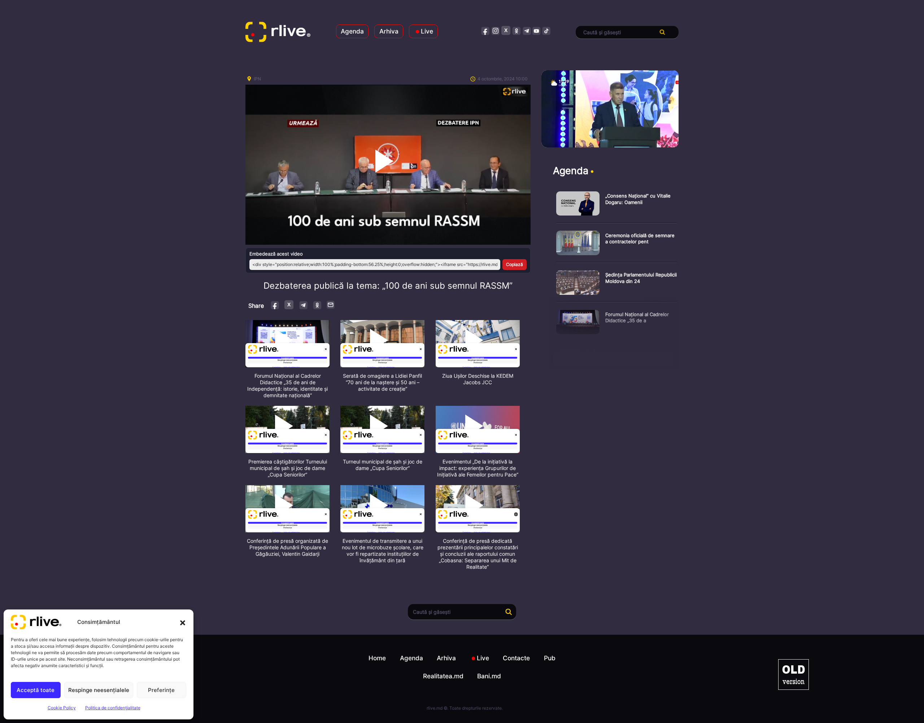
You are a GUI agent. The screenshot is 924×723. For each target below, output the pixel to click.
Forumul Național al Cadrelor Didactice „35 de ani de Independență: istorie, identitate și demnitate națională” (287, 385)
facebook (485, 30)
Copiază (514, 264)
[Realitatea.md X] (505, 30)
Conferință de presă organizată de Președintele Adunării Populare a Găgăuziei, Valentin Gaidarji (287, 547)
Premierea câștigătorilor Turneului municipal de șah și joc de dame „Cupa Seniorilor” (287, 468)
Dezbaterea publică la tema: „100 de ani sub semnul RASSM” (388, 285)
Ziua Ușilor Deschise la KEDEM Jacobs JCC (477, 379)
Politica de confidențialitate (112, 707)
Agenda (352, 31)
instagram (495, 30)
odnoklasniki (516, 30)
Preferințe (161, 690)
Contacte (516, 658)
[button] (182, 622)
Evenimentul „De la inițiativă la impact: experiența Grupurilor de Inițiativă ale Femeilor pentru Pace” (477, 468)
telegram (526, 30)
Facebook (275, 304)
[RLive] (277, 32)
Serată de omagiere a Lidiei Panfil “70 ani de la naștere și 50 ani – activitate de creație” (382, 382)
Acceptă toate (36, 690)
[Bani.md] (793, 674)
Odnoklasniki (317, 304)
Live (427, 31)
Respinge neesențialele (98, 690)
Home (377, 658)
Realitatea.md (443, 676)
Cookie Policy (62, 707)
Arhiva (388, 31)
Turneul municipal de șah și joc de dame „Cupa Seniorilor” (382, 464)
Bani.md (489, 676)
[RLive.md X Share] (288, 304)
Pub (549, 658)
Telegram (303, 304)
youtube (536, 30)
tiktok (546, 30)
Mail (331, 304)
